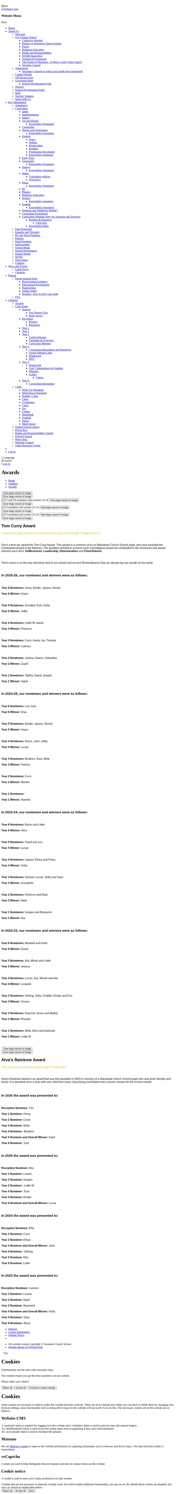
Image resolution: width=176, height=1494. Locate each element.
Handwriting (36, 145)
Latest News (22, 269)
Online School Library (27, 427)
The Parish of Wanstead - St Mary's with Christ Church (52, 62)
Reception (27, 318)
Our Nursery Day (38, 312)
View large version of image (17, 493)
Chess (25, 405)
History (26, 167)
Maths (25, 173)
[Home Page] (9, 9)
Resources (34, 325)
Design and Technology (35, 130)
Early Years (28, 158)
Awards (19, 303)
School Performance (26, 250)
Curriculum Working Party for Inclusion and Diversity (51, 216)
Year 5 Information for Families (46, 368)
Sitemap (12, 1329)
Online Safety (29, 290)
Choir (25, 399)
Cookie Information (19, 1332)
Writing (33, 142)
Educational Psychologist (35, 284)
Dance (25, 420)
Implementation (30, 114)
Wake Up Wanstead (32, 389)
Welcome (20, 34)
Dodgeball (27, 414)
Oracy (32, 139)
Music (25, 182)
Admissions (21, 68)
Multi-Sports (29, 423)
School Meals (22, 247)
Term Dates (21, 260)
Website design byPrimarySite (25, 1347)
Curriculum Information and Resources (50, 349)
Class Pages (21, 306)
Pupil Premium (23, 241)
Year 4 (25, 346)
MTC (32, 359)
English (26, 136)
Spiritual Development (34, 59)
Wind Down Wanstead (34, 393)
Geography (28, 161)
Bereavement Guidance (34, 281)
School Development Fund (36, 83)
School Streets (23, 253)
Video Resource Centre (27, 445)
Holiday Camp (30, 396)
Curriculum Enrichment (35, 213)
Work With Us (23, 99)
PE (23, 188)
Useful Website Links (40, 352)
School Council (23, 436)
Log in (11, 451)
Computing (28, 127)
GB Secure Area (24, 77)
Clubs (18, 386)
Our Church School (25, 37)
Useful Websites (37, 337)
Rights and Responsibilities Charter (34, 433)
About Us (13, 31)
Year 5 (25, 362)
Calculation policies (39, 176)
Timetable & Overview (41, 340)
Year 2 (25, 331)
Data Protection (23, 229)
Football (26, 417)
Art (24, 408)
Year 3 (25, 334)
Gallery (33, 374)
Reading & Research (40, 219)
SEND (19, 256)
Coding (26, 411)
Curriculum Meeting (40, 343)
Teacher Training (24, 96)
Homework (35, 355)
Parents (12, 275)
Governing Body (24, 80)
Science (26, 198)
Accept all (20, 1387)
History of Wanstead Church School (41, 43)
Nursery (19, 86)
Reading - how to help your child (40, 294)
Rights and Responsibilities (36, 52)
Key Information (17, 102)
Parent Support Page (26, 278)
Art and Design (30, 120)
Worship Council (31, 65)
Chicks (39, 377)
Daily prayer (35, 315)
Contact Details (23, 74)
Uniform (19, 263)
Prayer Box (21, 430)
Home (11, 28)
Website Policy (16, 1335)
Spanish (26, 204)
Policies (19, 238)
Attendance (21, 105)
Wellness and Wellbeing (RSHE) (40, 210)
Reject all (7, 1387)
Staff (17, 93)
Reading (33, 148)
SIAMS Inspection (32, 55)
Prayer (25, 46)
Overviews (35, 179)
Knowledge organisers (41, 154)
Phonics (26, 192)
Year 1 (25, 328)
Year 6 (25, 380)
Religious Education (33, 49)
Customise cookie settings (42, 1387)
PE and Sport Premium (27, 235)
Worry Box (21, 439)
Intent (25, 111)
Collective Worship (32, 40)
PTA (17, 297)
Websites (33, 371)
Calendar (20, 272)
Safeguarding (22, 244)
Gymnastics (28, 402)
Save (31, 1491)
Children (13, 300)
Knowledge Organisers (41, 123)
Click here (41, 222)
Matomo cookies (19, 1446)
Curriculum (21, 108)
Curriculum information (41, 383)
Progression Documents (42, 151)
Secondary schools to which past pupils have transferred (52, 71)
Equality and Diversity (27, 232)
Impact (25, 117)
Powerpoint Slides (39, 226)
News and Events (17, 266)
